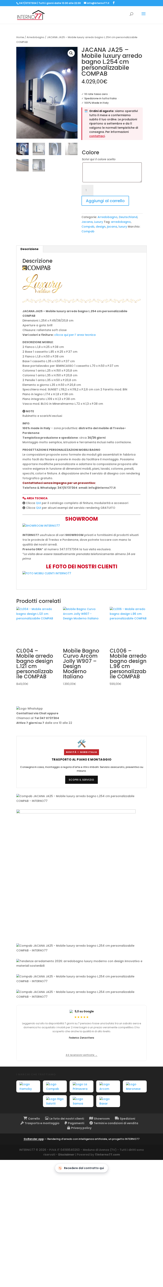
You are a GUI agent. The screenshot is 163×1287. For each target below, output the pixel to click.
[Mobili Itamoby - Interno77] (28, 1086)
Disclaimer (66, 1155)
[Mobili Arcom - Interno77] (108, 1086)
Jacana (87, 222)
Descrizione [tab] (29, 249)
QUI (38, 503)
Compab (88, 227)
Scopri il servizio (81, 779)
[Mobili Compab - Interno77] (55, 1086)
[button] (71, 53)
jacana (112, 227)
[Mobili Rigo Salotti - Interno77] (55, 1101)
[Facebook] (113, 2)
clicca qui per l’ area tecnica (75, 335)
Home (20, 37)
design (101, 227)
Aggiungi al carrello (105, 201)
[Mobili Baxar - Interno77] (108, 1101)
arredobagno (121, 222)
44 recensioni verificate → (81, 1055)
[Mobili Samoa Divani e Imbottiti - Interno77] (81, 1101)
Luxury (98, 222)
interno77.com (108, 1155)
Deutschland (128, 217)
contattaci (97, 136)
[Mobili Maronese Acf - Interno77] (135, 1086)
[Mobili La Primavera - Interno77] (81, 1086)
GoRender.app (34, 1139)
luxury (122, 227)
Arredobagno (35, 37)
